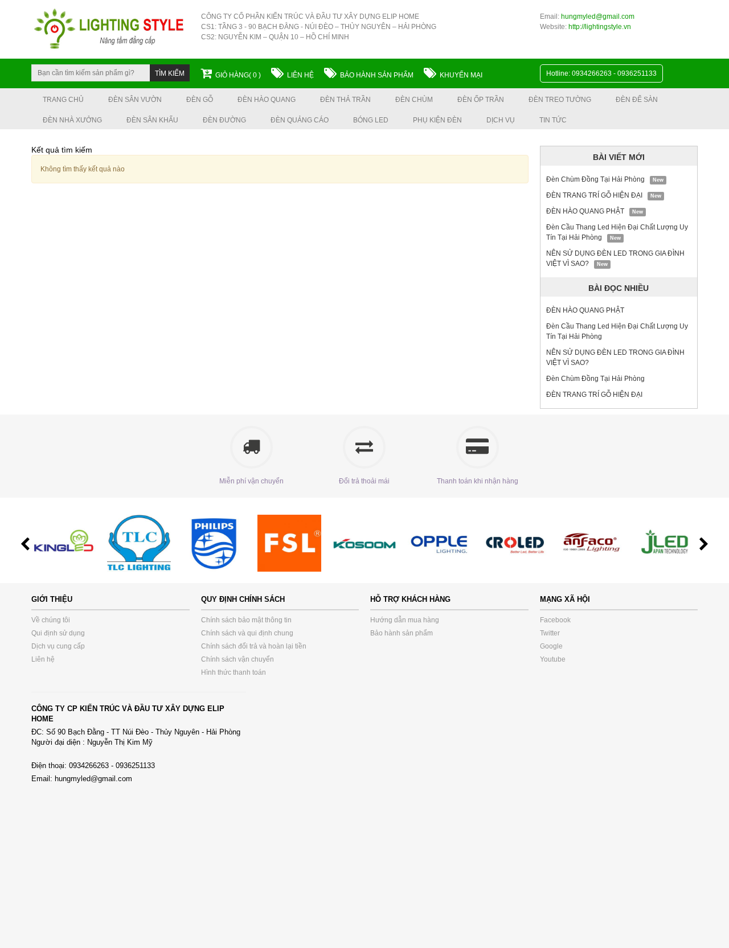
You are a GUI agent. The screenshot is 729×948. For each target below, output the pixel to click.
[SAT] (520, 543)
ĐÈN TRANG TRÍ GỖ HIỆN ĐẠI (594, 195)
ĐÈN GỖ (199, 100)
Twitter (550, 633)
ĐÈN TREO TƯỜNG (560, 100)
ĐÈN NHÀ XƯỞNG (72, 120)
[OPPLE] (444, 543)
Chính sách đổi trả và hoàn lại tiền (253, 646)
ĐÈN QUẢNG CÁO (300, 120)
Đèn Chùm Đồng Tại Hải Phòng (595, 179)
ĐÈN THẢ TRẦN (345, 100)
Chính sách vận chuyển (237, 659)
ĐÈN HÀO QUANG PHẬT (585, 211)
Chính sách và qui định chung (247, 633)
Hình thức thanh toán (233, 672)
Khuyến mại (461, 75)
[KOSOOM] (369, 543)
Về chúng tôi (50, 620)
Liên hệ (300, 75)
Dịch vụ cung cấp (58, 646)
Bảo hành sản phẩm (376, 75)
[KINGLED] (69, 543)
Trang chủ (63, 100)
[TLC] (144, 543)
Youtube (553, 659)
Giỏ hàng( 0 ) (238, 75)
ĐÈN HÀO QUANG (266, 100)
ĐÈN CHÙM (414, 100)
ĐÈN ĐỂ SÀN (637, 100)
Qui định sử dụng (58, 633)
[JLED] (670, 543)
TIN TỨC (553, 120)
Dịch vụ (500, 120)
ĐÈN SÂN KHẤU (152, 120)
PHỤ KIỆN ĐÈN (437, 120)
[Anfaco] (595, 543)
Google (551, 646)
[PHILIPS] (219, 543)
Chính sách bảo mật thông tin (246, 620)
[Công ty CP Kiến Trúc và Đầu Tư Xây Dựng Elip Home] (110, 29)
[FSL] (294, 543)
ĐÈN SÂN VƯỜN (135, 100)
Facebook (555, 620)
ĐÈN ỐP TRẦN (480, 100)
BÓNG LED (370, 120)
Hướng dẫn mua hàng (404, 620)
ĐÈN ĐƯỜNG (224, 120)
